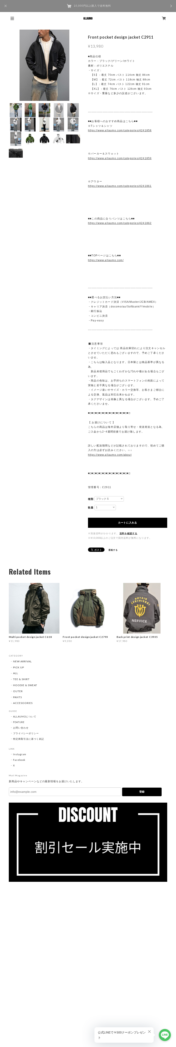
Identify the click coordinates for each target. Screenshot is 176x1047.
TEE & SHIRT (21, 679)
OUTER (18, 691)
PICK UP (18, 667)
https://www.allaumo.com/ (106, 260)
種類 (91, 499)
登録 (141, 791)
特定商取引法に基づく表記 (28, 738)
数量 (91, 507)
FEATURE (18, 722)
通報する (113, 550)
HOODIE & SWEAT (25, 685)
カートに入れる (127, 522)
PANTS (17, 697)
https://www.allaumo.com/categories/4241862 (120, 223)
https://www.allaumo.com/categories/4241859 (120, 158)
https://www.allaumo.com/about (110, 454)
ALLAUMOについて (24, 716)
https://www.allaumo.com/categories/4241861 (120, 186)
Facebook (19, 759)
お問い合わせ (21, 727)
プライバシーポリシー (26, 733)
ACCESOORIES (23, 703)
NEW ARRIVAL (22, 661)
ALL (15, 673)
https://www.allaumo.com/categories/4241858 (120, 130)
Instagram (19, 754)
